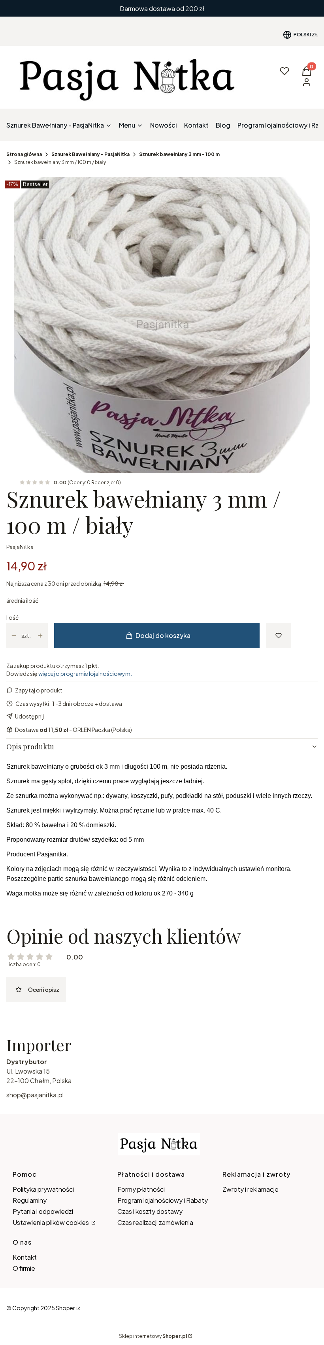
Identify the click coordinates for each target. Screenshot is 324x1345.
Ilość (12, 617)
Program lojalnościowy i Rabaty (162, 1200)
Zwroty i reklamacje (250, 1189)
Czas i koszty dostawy (150, 1211)
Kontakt (25, 1257)
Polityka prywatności (43, 1189)
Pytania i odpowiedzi (43, 1211)
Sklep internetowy (153, 1336)
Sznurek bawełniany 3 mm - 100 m (179, 154)
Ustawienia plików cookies (51, 1222)
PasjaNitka (20, 546)
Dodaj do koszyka (163, 635)
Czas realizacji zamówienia (155, 1222)
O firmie (24, 1268)
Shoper (65, 1307)
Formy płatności (141, 1189)
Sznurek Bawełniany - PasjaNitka (90, 154)
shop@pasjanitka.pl (35, 1095)
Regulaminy (30, 1200)
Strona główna (24, 154)
